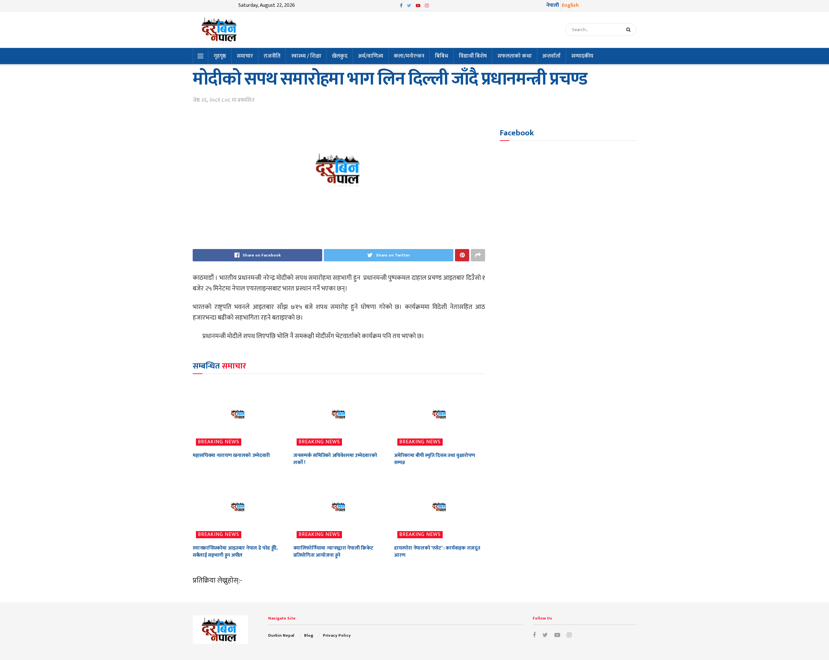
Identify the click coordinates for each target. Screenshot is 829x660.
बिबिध (441, 56)
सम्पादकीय (582, 56)
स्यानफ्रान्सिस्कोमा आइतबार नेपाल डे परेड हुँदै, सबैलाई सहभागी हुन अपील (235, 552)
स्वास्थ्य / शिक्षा (306, 56)
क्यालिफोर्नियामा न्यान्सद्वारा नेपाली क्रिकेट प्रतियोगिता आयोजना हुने (333, 552)
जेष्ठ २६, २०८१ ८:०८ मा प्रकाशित (224, 100)
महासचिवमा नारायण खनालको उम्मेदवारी (231, 455)
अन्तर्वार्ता (551, 56)
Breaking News (218, 442)
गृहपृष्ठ (220, 56)
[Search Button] (629, 29)
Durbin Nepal (281, 635)
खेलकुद (339, 56)
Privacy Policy (337, 635)
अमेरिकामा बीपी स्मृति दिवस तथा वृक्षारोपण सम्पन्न (434, 459)
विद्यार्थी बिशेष (473, 56)
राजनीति (272, 56)
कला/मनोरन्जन (409, 56)
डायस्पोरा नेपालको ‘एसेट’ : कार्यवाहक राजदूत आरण (437, 552)
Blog (308, 635)
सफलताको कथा (514, 56)
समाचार (245, 56)
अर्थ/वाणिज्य (370, 56)
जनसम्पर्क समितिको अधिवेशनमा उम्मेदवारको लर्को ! (335, 459)
